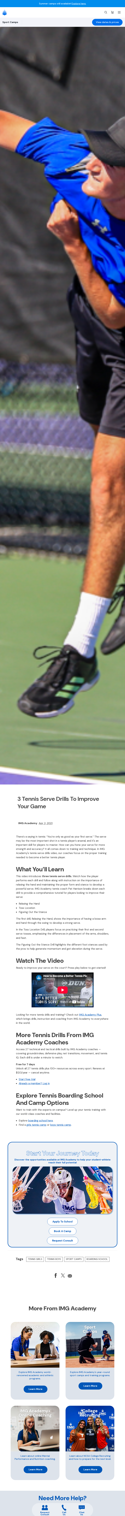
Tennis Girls (35, 1259)
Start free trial (27, 1079)
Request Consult (62, 1240)
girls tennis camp (36, 1124)
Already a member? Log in (34, 1083)
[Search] (105, 12)
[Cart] (112, 12)
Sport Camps (74, 1259)
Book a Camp (62, 1231)
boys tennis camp (60, 1124)
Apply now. (97, 3)
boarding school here (40, 1120)
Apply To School (62, 1221)
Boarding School (97, 1259)
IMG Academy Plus (90, 1014)
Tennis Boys (54, 1259)
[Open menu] (119, 12)
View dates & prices (107, 22)
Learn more (35, 1389)
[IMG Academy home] (5, 12)
